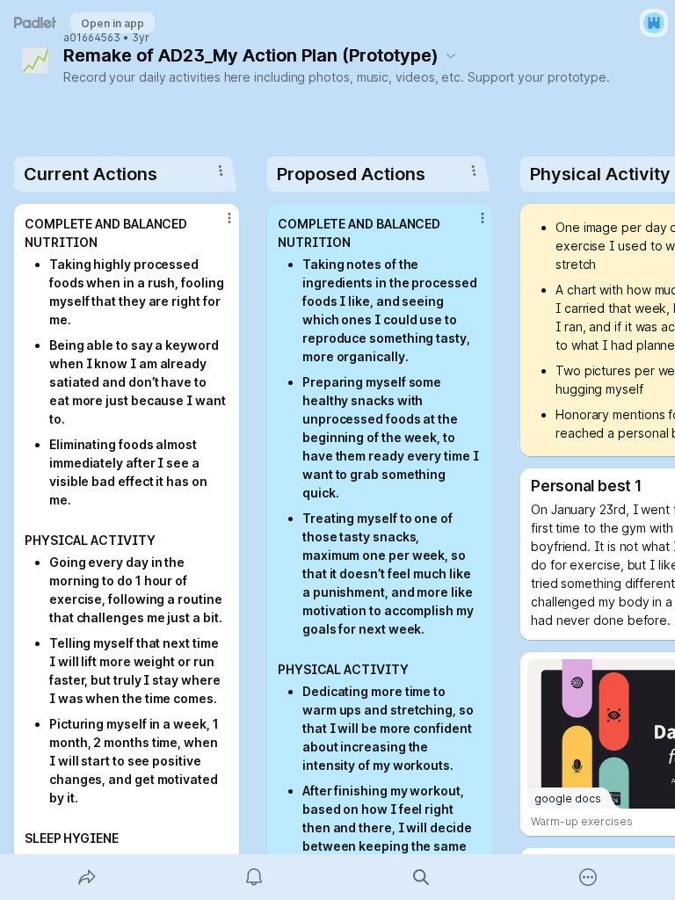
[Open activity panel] (254, 877)
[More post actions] (218, 225)
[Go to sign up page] (654, 23)
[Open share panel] (87, 877)
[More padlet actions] (588, 877)
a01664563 (91, 38)
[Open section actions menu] (220, 170)
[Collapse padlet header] (451, 55)
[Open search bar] (421, 877)
